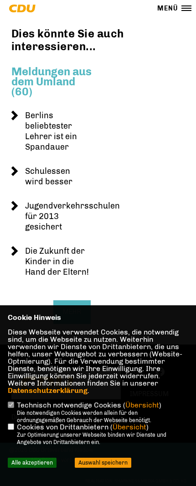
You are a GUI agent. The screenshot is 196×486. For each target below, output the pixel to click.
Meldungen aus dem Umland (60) (51, 81)
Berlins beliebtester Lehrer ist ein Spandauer (51, 131)
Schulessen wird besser (48, 176)
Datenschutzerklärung (48, 390)
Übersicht (142, 405)
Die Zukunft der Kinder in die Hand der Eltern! (57, 261)
